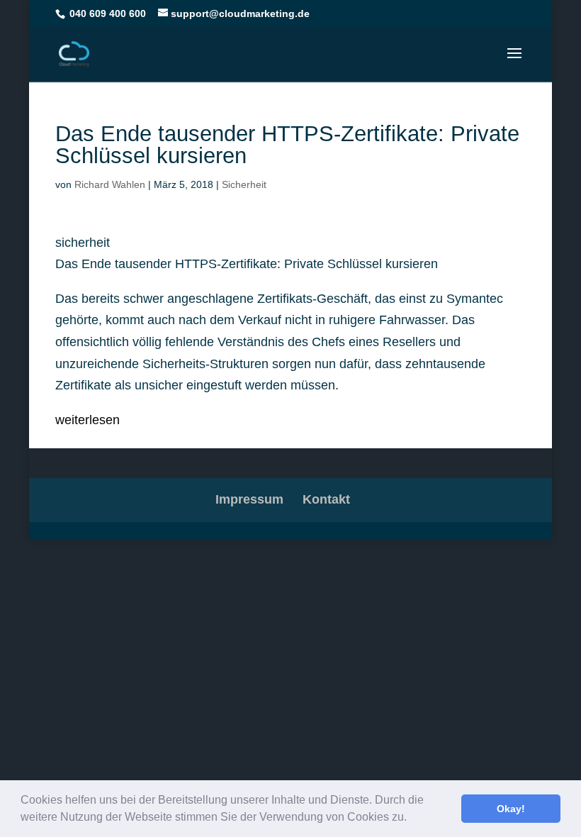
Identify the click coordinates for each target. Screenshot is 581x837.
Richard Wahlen (109, 184)
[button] (412, 818)
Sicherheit (244, 184)
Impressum (249, 499)
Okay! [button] (511, 808)
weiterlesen (87, 420)
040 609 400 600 (108, 13)
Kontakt (326, 499)
